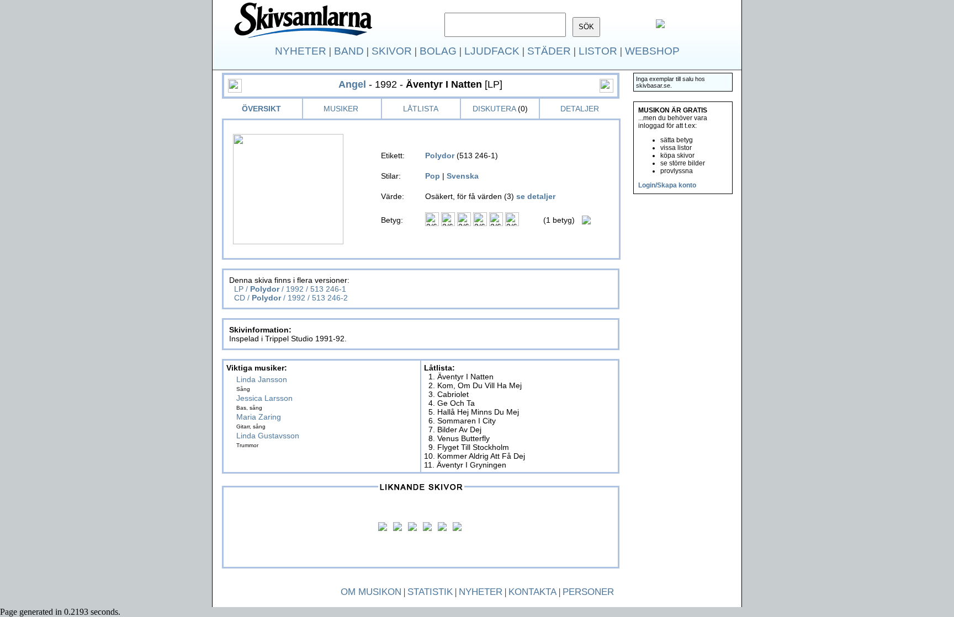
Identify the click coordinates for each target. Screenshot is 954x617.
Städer (549, 51)
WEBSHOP (652, 51)
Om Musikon (371, 592)
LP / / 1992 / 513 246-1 (289, 289)
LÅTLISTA (420, 108)
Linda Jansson (261, 379)
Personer (588, 592)
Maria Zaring (258, 416)
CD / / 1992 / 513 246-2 (290, 297)
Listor (598, 51)
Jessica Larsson (264, 398)
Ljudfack (492, 51)
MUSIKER (341, 108)
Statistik (430, 592)
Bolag (438, 51)
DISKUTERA (494, 108)
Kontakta (532, 592)
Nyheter (300, 51)
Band (349, 51)
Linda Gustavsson (267, 435)
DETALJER (579, 108)
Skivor (392, 51)
